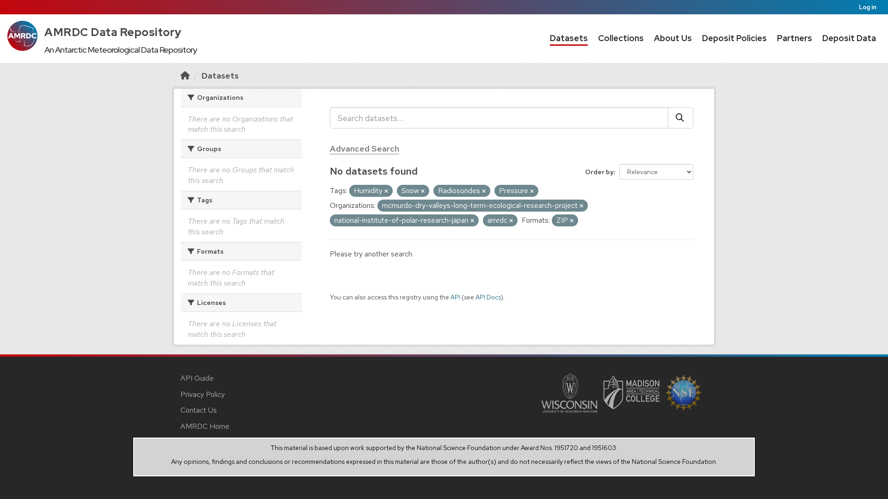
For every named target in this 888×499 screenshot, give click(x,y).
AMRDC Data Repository (113, 32)
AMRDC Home (204, 426)
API (455, 297)
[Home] (185, 75)
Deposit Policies (734, 38)
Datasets (569, 38)
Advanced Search (364, 148)
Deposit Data (849, 38)
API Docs (488, 297)
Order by (599, 172)
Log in (867, 7)
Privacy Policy (202, 394)
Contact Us (198, 410)
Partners (794, 38)
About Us (673, 38)
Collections (621, 38)
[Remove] (386, 191)
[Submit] (680, 117)
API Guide (197, 378)
